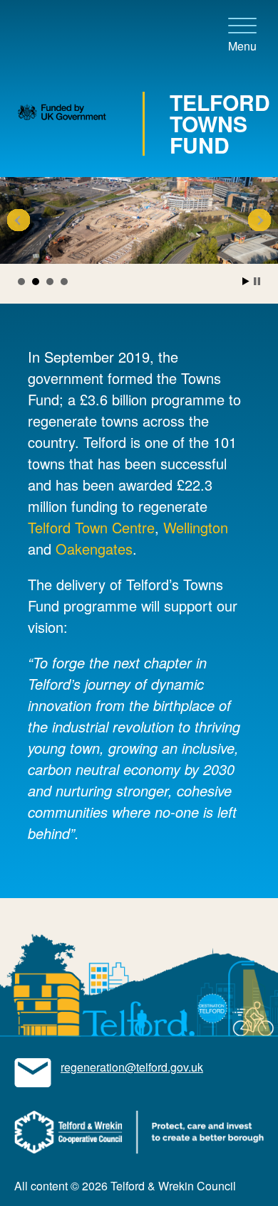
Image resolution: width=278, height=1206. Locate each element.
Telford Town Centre (91, 527)
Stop (257, 281)
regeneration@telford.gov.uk (132, 1067)
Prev (18, 220)
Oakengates (94, 548)
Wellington (195, 527)
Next (259, 220)
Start (245, 281)
